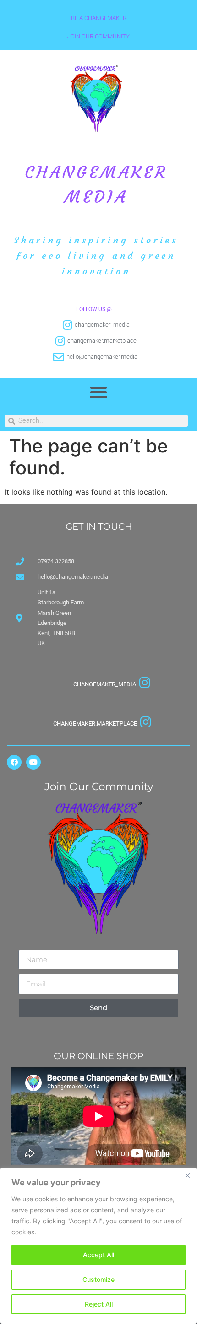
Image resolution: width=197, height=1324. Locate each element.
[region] (98, 1246)
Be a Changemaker (98, 18)
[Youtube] (33, 762)
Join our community (98, 36)
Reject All (99, 1304)
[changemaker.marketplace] (145, 722)
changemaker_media (104, 684)
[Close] (187, 1175)
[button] (98, 392)
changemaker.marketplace (95, 723)
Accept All (98, 1255)
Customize (98, 1279)
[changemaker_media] (144, 682)
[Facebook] (14, 762)
